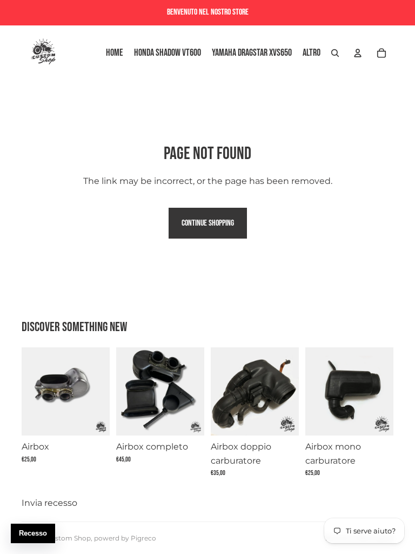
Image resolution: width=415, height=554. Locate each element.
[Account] (358, 53)
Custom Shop (68, 538)
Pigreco (143, 538)
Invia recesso (49, 503)
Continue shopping (208, 223)
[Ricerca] (335, 53)
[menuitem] (311, 53)
